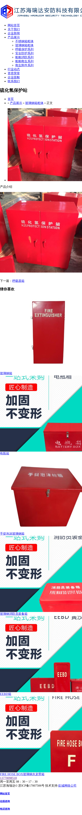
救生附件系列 (24, 65)
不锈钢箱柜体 (24, 41)
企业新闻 (14, 33)
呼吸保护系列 (24, 49)
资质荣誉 (14, 73)
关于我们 (14, 29)
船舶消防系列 (24, 57)
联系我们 (14, 81)
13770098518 (8, 778)
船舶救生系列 (24, 61)
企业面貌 (14, 77)
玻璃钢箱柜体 (24, 45)
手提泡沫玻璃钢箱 (12, 533)
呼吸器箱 (18, 280)
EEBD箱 (5, 694)
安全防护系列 (24, 53)
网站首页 (14, 25)
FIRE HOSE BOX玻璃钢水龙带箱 (22, 774)
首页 (11, 99)
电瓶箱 (4, 453)
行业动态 (14, 69)
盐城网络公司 (67, 785)
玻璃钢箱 (6, 373)
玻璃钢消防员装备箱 (13, 613)
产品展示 (14, 37)
